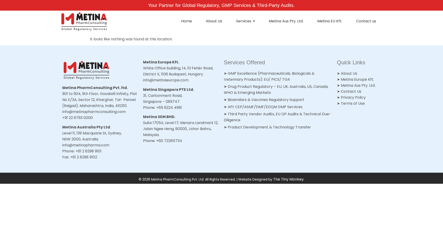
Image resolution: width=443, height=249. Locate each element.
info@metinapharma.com (85, 145)
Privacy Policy (353, 97)
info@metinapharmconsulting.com (94, 111)
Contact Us (351, 91)
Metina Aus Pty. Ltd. (358, 85)
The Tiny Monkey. (288, 179)
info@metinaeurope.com (166, 80)
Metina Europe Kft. (357, 79)
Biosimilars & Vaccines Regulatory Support (266, 99)
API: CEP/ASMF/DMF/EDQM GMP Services (265, 107)
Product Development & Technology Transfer (269, 127)
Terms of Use (353, 103)
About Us (349, 73)
